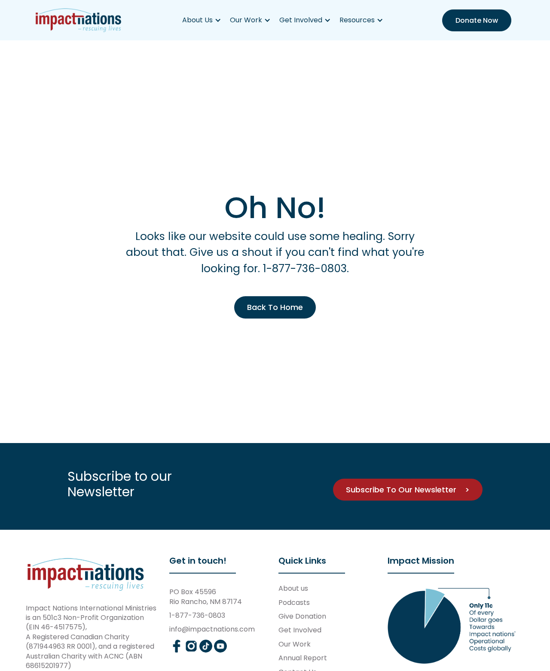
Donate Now (476, 20)
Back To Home (275, 307)
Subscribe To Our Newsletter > (408, 489)
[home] (78, 20)
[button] (201, 20)
